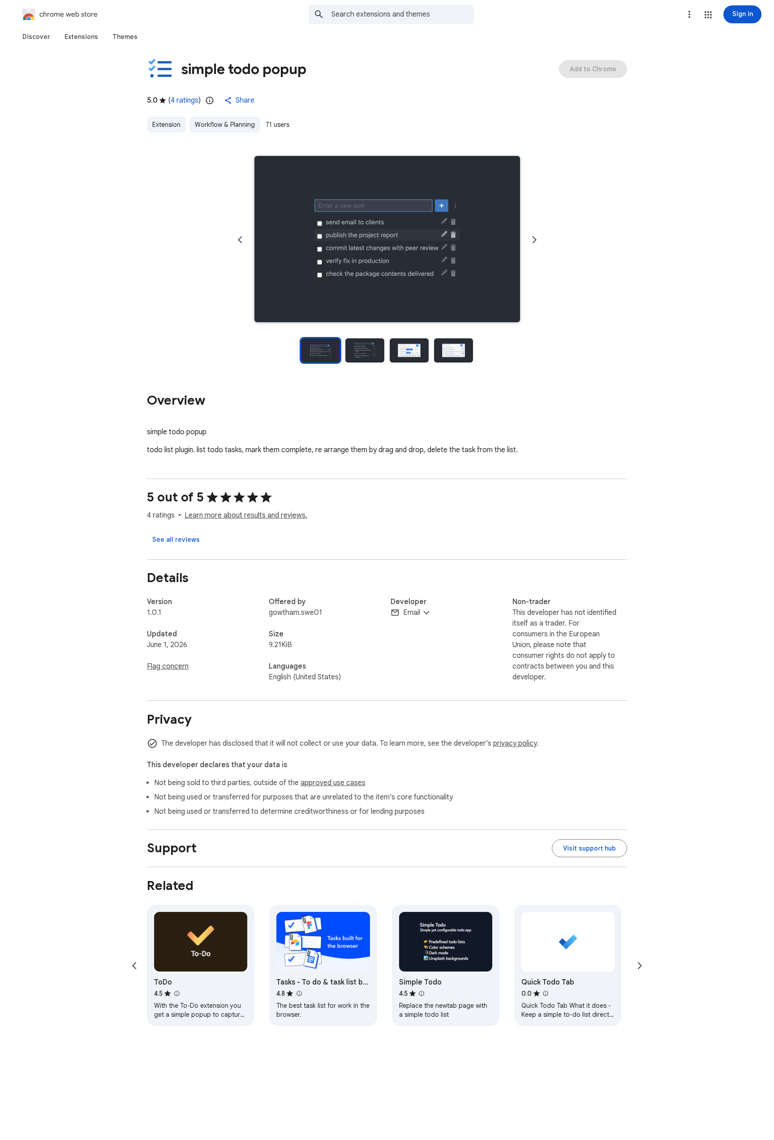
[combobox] (402, 14)
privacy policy (515, 743)
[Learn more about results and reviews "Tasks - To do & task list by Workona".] (299, 993)
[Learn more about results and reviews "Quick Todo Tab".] (545, 993)
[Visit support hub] (589, 848)
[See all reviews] (176, 539)
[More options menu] (689, 14)
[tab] (36, 37)
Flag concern (168, 666)
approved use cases (333, 782)
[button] (708, 15)
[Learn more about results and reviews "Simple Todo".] (421, 993)
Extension (166, 125)
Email (411, 612)
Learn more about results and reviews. (246, 515)
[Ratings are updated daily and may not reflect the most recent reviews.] (210, 100)
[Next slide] (534, 240)
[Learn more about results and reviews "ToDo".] (176, 993)
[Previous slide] (240, 240)
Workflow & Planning (225, 125)
